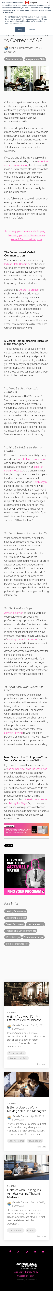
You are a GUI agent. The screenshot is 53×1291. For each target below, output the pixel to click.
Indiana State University (17, 264)
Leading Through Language (22, 639)
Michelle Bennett (18, 47)
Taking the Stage (18, 803)
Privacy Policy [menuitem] (31, 1272)
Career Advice (14, 924)
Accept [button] (20, 29)
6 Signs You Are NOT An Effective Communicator (24, 1018)
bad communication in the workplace (27, 768)
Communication (14, 59)
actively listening (13, 732)
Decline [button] (32, 29)
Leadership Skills (16, 918)
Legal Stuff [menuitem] (18, 1272)
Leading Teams (16, 911)
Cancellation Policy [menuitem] (25, 1276)
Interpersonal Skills (35, 59)
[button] (36, 2)
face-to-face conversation (32, 459)
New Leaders (35, 924)
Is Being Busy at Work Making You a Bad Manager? (26, 1109)
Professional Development (21, 931)
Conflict (31, 1230)
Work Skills (13, 937)
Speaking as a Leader (36, 799)
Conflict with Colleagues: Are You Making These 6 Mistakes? (24, 1193)
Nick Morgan (40, 481)
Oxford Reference (29, 289)
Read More (41, 1064)
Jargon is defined (13, 612)
